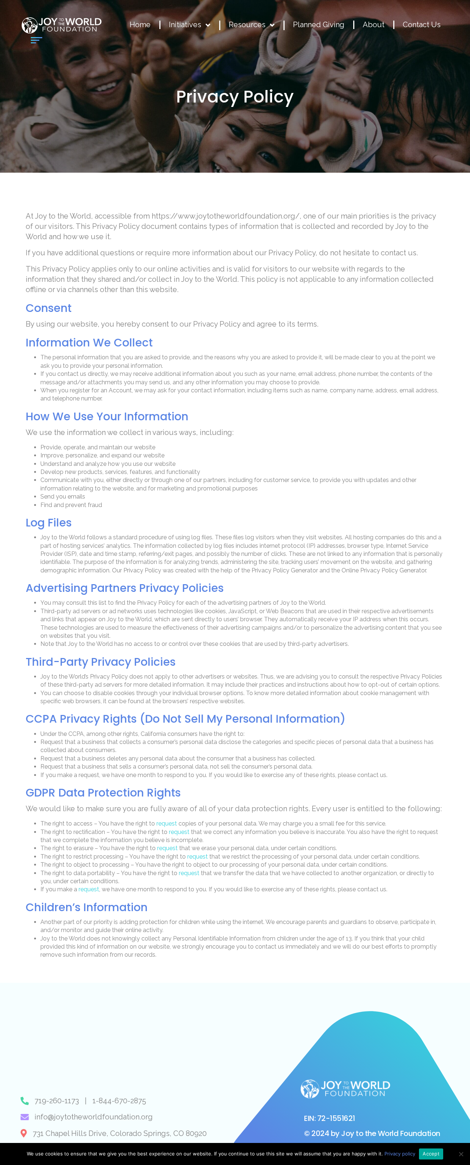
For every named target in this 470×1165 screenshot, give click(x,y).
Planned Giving (318, 25)
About (373, 25)
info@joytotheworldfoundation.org (94, 1116)
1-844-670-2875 (119, 1100)
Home (140, 25)
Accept (431, 1154)
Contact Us (422, 25)
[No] (460, 1154)
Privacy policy (399, 1154)
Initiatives (185, 25)
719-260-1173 (57, 1100)
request (166, 823)
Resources (247, 25)
